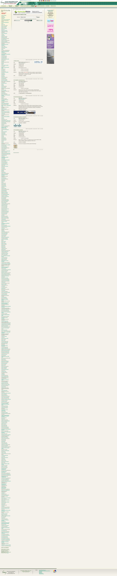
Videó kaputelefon (4, 148)
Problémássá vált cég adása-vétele (5, 356)
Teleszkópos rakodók (4, 195)
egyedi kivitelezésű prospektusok (6, 269)
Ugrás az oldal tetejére (40, 149)
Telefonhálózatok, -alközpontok (5, 120)
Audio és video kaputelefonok (5, 19)
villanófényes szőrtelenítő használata (5, 541)
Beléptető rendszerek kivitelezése (6, 272)
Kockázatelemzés (3, 78)
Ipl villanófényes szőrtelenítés (5, 539)
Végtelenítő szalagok (4, 257)
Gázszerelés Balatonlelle (4, 341)
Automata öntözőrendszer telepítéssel (5, 520)
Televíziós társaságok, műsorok (5, 144)
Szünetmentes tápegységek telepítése (5, 115)
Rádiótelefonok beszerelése (5, 289)
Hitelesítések (3, 418)
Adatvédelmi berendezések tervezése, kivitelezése (5, 436)
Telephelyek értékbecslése (5, 22)
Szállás (40, 139)
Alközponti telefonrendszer (5, 189)
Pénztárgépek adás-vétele (4, 104)
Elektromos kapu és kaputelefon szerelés (5, 312)
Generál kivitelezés (4, 55)
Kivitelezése (3, 76)
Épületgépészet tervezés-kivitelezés (4, 44)
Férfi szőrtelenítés (3, 197)
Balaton (2, 23)
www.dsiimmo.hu (21, 66)
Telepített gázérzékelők (4, 445)
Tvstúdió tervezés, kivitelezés (5, 262)
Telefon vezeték (3, 452)
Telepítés (2, 135)
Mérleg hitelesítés (3, 364)
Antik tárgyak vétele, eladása (5, 384)
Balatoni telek (3, 462)
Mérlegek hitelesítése (4, 93)
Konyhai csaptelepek (4, 80)
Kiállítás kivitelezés (4, 259)
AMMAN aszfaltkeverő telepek (5, 515)
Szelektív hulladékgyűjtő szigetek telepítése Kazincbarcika (6, 322)
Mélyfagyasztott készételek (5, 402)
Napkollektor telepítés (4, 412)
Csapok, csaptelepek (4, 33)
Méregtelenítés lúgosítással (5, 316)
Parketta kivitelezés (4, 191)
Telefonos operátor (4, 128)
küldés (38, 59)
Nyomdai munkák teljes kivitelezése (4, 100)
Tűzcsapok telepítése (4, 421)
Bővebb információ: (15, 143)
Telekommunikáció (4, 131)
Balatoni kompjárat (4, 28)
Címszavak (40, 571)
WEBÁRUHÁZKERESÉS (33, 6)
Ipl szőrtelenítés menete (4, 537)
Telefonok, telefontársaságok (5, 125)
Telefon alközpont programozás (5, 497)
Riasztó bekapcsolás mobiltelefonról (4, 491)
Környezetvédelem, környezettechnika (24, 121)
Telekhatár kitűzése (4, 336)
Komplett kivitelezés (4, 79)
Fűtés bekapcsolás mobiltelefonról (3, 469)
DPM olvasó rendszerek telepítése (4, 299)
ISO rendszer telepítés (4, 467)
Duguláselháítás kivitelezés (5, 38)
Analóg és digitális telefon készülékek (5, 391)
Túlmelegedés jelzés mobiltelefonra (4, 486)
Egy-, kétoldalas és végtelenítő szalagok (5, 256)
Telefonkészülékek (4, 190)
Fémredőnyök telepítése (4, 277)
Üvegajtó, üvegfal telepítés (5, 327)
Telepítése (2, 136)
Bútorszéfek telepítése (4, 298)
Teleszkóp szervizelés (4, 465)
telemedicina (3, 276)
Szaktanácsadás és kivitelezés (5, 112)
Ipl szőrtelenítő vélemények (5, 531)
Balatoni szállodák (4, 368)
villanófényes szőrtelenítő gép (5, 540)
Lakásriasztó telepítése (4, 291)
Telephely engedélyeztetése (5, 450)
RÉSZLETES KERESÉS (10, 6)
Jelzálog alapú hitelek (4, 254)
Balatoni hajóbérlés (4, 26)
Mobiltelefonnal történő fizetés (5, 250)
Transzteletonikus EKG (4, 455)
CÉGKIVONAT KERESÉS (17, 6)
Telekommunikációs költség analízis (5, 448)
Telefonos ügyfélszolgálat (5, 129)
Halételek (2, 170)
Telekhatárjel (3, 458)
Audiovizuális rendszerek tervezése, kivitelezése (5, 381)
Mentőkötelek (3, 441)
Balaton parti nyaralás (4, 25)
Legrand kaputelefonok (4, 382)
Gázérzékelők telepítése (4, 406)
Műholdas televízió (4, 98)
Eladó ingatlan (23, 89)
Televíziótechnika (3, 145)
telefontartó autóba (4, 209)
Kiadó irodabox (3, 339)
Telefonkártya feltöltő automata (5, 121)
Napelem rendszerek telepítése (5, 529)
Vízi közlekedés (25, 108)
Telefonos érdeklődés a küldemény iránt (4, 127)
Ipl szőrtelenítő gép (4, 530)
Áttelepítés (2, 18)
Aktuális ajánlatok (29, 143)
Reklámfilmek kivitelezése (5, 275)
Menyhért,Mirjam (28, 0)
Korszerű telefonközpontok (5, 310)
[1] (28, 21)
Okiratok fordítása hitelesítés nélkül (5, 315)
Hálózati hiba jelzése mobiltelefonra (4, 482)
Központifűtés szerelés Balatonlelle (4, 345)
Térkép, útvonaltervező (22, 62)
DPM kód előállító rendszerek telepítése (5, 301)
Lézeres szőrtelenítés (4, 258)
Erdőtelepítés (3, 48)
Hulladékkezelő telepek (4, 375)
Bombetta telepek (3, 524)
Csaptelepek (3, 35)
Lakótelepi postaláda (4, 313)
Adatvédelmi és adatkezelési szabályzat (44, 570)
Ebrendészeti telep (4, 39)
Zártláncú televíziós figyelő (5, 398)
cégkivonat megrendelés (29, 59)
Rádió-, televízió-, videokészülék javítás (6, 105)
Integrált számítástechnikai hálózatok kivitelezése (5, 303)
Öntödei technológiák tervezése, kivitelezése (5, 510)
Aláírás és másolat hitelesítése (5, 420)
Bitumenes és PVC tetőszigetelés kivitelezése (5, 432)
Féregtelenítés (3, 290)
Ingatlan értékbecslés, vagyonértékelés (24, 73)
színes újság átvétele (4, 207)
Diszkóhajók (20, 106)
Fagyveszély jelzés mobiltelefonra (4, 471)
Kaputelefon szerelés (4, 449)
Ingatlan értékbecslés (38, 72)
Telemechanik (3, 133)
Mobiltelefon (3, 96)
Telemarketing (3, 132)
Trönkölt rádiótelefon (4, 443)
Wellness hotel (33, 140)
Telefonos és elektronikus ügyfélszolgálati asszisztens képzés (5, 388)
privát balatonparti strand (4, 369)
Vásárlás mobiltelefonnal (4, 251)
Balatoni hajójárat (3, 27)
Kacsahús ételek (3, 169)
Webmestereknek (41, 573)
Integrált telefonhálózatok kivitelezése (5, 305)
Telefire (2, 222)
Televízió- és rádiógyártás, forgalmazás (5, 143)
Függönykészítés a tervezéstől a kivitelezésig (5, 54)
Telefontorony (3, 370)
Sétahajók (34, 107)
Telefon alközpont (4, 498)
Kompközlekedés (34, 106)
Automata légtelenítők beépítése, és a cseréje (6, 414)
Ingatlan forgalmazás (38, 73)
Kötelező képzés (3, 87)
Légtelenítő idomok (4, 401)
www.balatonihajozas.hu (22, 102)
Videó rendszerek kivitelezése (5, 273)
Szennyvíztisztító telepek (4, 376)
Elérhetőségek (34, 143)
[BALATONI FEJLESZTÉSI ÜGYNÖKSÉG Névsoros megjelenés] (19, 126)
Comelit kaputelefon (4, 294)
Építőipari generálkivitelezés (5, 40)
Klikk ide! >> (50, 17)
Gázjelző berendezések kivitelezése (4, 174)
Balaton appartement (4, 514)
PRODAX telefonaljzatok (4, 383)
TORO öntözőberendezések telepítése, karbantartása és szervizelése (5, 416)
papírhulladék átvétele (4, 204)
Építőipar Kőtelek (3, 202)
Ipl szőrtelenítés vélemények (5, 538)
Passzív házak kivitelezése (5, 103)
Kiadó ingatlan (39, 90)
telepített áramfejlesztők (4, 270)
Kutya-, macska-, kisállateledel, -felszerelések (6, 81)
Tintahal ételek (3, 172)
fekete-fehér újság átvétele (5, 208)
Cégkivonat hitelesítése (4, 419)
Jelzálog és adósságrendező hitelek (5, 67)
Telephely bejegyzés (4, 354)
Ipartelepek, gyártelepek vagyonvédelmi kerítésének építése (5, 404)
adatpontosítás (35, 59)
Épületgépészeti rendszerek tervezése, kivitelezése (5, 267)
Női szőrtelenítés (3, 198)
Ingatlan (32, 89)
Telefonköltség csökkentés (5, 309)
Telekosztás (3, 337)
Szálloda (20, 140)
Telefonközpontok (4, 123)
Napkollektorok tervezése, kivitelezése (5, 319)
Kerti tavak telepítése (4, 363)
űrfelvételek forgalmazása (5, 210)
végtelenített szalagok (4, 252)
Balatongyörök (3, 365)
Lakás (19, 91)
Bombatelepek (3, 451)
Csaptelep (2, 34)
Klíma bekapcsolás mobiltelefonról (4, 484)
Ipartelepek (3, 66)
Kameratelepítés (3, 355)
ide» (8, 552)
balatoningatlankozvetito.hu (23, 67)
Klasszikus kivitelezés (4, 77)
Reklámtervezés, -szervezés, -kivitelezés (5, 110)
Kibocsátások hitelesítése (4, 385)
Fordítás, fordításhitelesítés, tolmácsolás (5, 51)
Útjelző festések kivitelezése (5, 147)
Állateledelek (3, 17)
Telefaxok (2, 118)
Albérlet (20, 89)
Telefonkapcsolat (3, 188)
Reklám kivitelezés (4, 108)
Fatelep (2, 49)
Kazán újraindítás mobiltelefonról (3, 487)
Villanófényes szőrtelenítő (5, 525)
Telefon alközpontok (4, 390)
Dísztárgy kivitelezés (4, 466)
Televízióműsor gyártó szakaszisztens (4, 410)
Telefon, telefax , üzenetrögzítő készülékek (5, 332)
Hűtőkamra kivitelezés (4, 192)
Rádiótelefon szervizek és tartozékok (5, 107)
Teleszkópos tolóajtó (4, 271)
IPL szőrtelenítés (3, 516)
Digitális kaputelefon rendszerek (5, 434)
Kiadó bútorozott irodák (4, 338)
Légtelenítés (3, 374)
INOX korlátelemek (4, 367)
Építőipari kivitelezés (4, 41)
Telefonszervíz (3, 500)
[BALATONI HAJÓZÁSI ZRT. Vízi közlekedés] (30, 113)
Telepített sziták (3, 137)
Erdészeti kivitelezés (4, 47)
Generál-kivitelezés (4, 56)
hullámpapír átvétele (4, 205)
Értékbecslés (27, 89)
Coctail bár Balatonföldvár (5, 200)
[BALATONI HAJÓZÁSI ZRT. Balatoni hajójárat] (20, 113)
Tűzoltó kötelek (3, 440)
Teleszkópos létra (3, 371)
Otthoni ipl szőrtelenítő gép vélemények (5, 532)
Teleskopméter (3, 459)
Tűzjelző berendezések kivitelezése (4, 176)
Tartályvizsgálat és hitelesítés (5, 116)
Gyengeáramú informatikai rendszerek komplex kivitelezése (6, 308)
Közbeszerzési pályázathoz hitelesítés (5, 295)
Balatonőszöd (3, 245)
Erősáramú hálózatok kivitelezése (6, 274)
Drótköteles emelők (4, 37)
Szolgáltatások (25, 143)
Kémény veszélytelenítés (4, 430)
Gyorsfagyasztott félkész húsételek (4, 229)
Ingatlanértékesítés (36, 89)
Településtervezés (3, 139)
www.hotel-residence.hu (22, 136)
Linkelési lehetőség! (16, 152)
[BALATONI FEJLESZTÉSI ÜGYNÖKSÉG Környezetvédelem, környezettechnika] (15, 126)
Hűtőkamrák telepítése (4, 193)
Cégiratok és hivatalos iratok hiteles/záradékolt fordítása (5, 523)
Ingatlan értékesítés (32, 73)
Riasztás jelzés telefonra (4, 457)
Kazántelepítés (3, 288)
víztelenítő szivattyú (4, 248)
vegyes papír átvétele (4, 206)
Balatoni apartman (4, 244)
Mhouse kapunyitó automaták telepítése (5, 95)
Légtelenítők (3, 456)
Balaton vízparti (3, 241)
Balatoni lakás (3, 242)
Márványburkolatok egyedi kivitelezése (5, 91)
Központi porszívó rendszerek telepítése (5, 88)
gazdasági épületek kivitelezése (5, 203)
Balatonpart (3, 29)
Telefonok (2, 124)
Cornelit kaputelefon (4, 293)
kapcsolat (40, 572)
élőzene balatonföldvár (4, 201)
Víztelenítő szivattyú (4, 422)
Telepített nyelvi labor (4, 400)
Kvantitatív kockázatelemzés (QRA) (5, 528)
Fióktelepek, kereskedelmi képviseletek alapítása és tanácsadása (5, 334)
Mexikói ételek (3, 249)
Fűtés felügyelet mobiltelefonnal (5, 470)
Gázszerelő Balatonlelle (4, 342)
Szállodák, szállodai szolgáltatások (26, 140)
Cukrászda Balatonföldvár (5, 199)
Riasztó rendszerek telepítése (5, 111)
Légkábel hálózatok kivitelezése (5, 323)
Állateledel (2, 16)
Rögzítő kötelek (3, 439)
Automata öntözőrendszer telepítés (5, 21)
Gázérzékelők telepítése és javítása (5, 379)
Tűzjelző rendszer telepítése (5, 501)
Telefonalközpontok (4, 119)
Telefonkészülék (3, 122)
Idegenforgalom (29, 106)
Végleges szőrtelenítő (4, 526)
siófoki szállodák (36, 139)
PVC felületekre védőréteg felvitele (5, 512)
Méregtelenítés (3, 92)
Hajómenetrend (25, 106)
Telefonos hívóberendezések (5, 438)
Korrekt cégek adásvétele (4, 366)
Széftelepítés (3, 113)
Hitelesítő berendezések (4, 325)
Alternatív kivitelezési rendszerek (6, 399)
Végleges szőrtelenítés (4, 518)
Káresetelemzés (3, 521)
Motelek (2, 97)
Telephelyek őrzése (4, 134)
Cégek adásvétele (3, 177)
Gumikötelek (3, 158)
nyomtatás (41, 59)
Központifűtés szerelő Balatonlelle (4, 344)
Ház (30, 89)
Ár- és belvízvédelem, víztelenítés (4, 373)
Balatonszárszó (3, 247)
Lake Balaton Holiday (4, 513)
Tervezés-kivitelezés (4, 146)
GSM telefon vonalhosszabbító (5, 444)
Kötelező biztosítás (4, 86)
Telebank (2, 117)
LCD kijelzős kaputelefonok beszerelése (5, 223)
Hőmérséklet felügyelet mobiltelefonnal (4, 476)
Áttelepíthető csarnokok (4, 253)
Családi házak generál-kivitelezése (4, 32)
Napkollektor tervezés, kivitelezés (4, 317)
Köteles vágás (3, 340)
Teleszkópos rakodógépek (5, 196)
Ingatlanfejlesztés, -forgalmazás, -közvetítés (25, 74)
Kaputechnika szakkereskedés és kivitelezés (5, 429)
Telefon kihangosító (4, 442)
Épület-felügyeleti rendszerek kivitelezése (5, 43)
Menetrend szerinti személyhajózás (27, 107)
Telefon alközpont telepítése (5, 499)
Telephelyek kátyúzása (4, 405)
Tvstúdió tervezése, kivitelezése (5, 263)
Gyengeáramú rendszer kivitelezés (4, 496)
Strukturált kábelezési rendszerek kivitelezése (6, 306)
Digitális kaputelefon (4, 36)
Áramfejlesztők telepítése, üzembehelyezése (5, 377)
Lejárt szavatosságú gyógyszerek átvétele (6, 454)
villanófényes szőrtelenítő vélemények (5, 543)
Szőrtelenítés (3, 517)
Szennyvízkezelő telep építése (5, 292)
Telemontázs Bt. (3, 386)
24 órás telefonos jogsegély (5, 353)
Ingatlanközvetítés (33, 90)
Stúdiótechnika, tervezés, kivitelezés (4, 261)
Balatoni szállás (3, 411)
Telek (2, 130)
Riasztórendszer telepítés (4, 437)
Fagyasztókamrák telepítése (5, 194)
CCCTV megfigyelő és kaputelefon (4, 408)
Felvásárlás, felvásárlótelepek (5, 50)
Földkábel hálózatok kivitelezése (6, 324)
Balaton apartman (3, 243)
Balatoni (2, 240)
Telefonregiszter (3, 268)
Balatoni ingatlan (3, 460)
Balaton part (3, 24)
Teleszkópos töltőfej (4, 221)
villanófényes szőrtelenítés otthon (6, 544)
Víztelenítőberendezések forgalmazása (4, 157)
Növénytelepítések (4, 417)
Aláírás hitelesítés (3, 15)
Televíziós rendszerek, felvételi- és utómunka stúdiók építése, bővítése (5, 265)
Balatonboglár (3, 246)
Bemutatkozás (21, 143)
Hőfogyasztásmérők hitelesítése (5, 326)
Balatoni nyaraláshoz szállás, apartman (5, 464)
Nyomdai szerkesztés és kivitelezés (4, 102)
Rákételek (2, 171)
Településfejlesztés (4, 138)
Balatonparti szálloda (4, 30)
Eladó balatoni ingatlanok (5, 461)
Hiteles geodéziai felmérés (5, 173)
